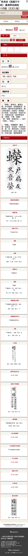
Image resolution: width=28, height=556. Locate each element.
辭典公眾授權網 (19, 536)
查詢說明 (24, 16)
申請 (16, 375)
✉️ (14, 40)
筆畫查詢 (17, 21)
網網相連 (10, 538)
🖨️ (11, 40)
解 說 (5, 35)
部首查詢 (5, 21)
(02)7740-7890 (8, 545)
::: (0, 30)
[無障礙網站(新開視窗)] (14, 550)
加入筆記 (20, 40)
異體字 (15, 35)
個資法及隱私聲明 (7, 536)
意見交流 (3, 538)
